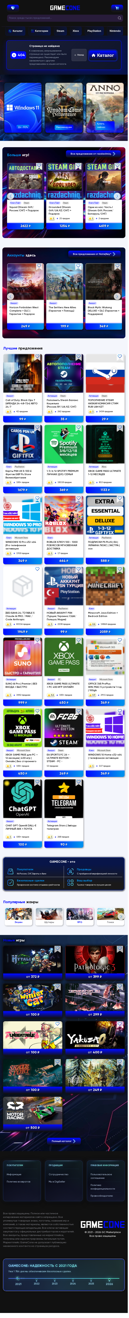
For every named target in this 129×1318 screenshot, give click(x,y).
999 (22, 702)
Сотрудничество (58, 1174)
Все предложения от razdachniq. (91, 154)
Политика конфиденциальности (103, 1187)
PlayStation (94, 31)
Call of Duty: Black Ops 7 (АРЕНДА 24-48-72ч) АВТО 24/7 (21, 403)
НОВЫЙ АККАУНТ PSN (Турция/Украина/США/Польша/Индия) (61, 616)
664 (63, 561)
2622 (25, 226)
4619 (104, 226)
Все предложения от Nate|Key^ (92, 254)
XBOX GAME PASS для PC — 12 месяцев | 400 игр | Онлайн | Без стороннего (22, 758)
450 (63, 702)
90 (63, 844)
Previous (10, 196)
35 (64, 419)
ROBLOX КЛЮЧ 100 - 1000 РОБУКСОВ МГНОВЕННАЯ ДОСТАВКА (62, 545)
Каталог (18, 31)
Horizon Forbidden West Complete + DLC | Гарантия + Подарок (24, 310)
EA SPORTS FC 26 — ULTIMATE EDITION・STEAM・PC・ (59, 758)
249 (25, 326)
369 (64, 490)
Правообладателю (102, 1196)
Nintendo (115, 31)
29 (105, 419)
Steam (60, 31)
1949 (22, 632)
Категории (41, 31)
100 (22, 844)
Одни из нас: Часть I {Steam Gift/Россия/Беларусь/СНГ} (100, 210)
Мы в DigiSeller (57, 1182)
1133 (105, 490)
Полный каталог (62, 1141)
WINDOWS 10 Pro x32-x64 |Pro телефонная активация (21, 545)
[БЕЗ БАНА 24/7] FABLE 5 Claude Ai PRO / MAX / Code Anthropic (20, 616)
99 (22, 419)
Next (117, 196)
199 (65, 326)
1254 (65, 226)
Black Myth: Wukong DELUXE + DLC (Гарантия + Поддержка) (103, 310)
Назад (80, 55)
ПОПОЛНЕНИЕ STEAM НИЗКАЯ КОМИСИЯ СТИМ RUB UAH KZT (103, 403)
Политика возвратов (18, 1182)
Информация (14, 1174)
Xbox (76, 31)
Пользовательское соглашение (101, 1176)
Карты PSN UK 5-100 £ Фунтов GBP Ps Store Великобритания (19, 474)
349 (103, 326)
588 (105, 561)
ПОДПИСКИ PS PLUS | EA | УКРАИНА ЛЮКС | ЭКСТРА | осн (104, 545)
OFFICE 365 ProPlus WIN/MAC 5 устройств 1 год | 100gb (105, 687)
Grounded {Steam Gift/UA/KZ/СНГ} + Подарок (60, 210)
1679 (23, 490)
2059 (105, 632)
